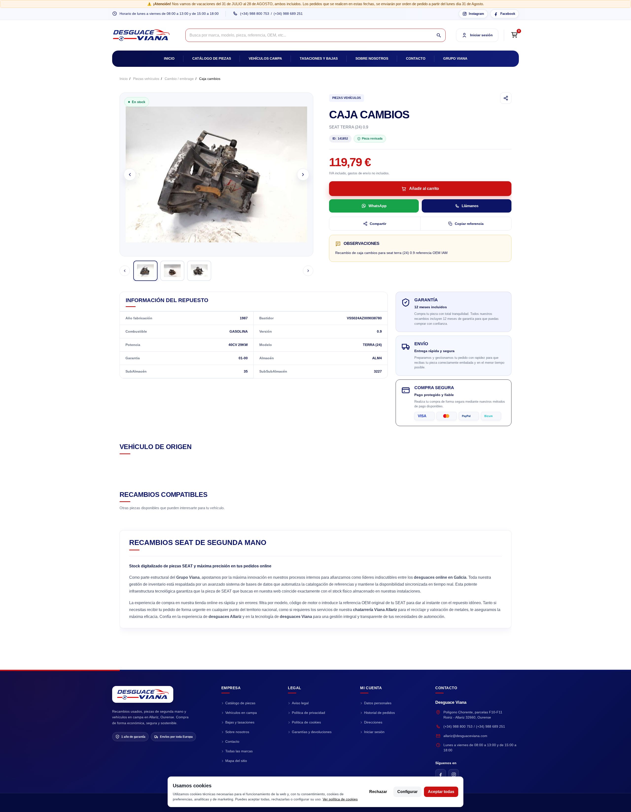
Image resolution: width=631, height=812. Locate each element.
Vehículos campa (265, 58)
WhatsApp (377, 206)
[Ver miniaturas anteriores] (125, 271)
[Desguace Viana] (142, 694)
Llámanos (470, 206)
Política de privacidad (308, 713)
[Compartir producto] (505, 98)
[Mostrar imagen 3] (199, 271)
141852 (340, 138)
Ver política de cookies (340, 799)
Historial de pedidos (379, 713)
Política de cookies (306, 722)
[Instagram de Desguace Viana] (453, 774)
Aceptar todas (441, 792)
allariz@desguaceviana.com (465, 736)
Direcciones (373, 722)
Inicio (169, 58)
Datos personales (377, 703)
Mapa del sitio (236, 761)
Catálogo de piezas (211, 58)
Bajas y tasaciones (239, 722)
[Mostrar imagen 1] (145, 271)
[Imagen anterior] (130, 174)
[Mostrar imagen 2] (172, 271)
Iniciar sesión (374, 732)
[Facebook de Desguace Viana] (440, 774)
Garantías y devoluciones (312, 732)
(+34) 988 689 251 (288, 14)
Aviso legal (300, 703)
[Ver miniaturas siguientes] (308, 271)
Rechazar (378, 792)
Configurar (407, 792)
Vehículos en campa (241, 713)
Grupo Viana (455, 58)
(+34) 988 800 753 (254, 14)
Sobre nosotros (371, 58)
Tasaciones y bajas (319, 58)
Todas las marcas (239, 751)
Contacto (415, 58)
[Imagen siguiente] (303, 174)
